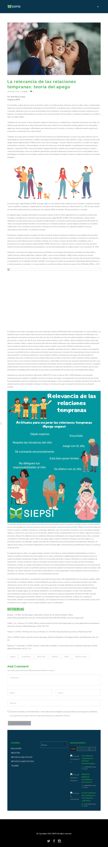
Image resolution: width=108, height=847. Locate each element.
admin (25, 91)
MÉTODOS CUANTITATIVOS (22, 761)
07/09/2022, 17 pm (13, 91)
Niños (66, 656)
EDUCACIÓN (16, 748)
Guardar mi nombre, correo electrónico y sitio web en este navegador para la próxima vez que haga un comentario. (53, 712)
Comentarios (83, 749)
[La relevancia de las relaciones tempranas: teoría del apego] (54, 48)
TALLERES (15, 766)
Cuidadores (26, 656)
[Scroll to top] (55, 834)
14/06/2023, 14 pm (90, 767)
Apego (12, 656)
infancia (55, 656)
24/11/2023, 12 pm (90, 804)
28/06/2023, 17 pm (90, 785)
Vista (73, 749)
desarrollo (41, 656)
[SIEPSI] (14, 6)
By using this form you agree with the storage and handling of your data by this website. (40, 715)
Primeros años (81, 656)
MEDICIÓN (15, 753)
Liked (92, 749)
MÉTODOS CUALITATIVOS (21, 757)
